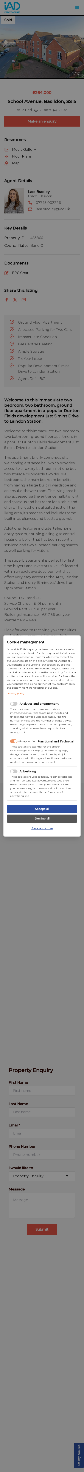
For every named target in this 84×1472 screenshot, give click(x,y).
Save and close (42, 828)
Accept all (42, 808)
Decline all (42, 818)
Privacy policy (15, 693)
